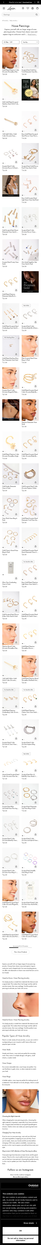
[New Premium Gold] (30, 282)
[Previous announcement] (3, 2)
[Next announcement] (35, 2)
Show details (29, 1223)
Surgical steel (9, 1124)
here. (3, 1164)
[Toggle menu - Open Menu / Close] (3, 8)
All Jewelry (5, 20)
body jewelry (9, 982)
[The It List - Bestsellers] (30, 90)
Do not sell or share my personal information (20, 1239)
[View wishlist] (28, 8)
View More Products (20, 952)
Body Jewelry (13, 20)
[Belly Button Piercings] (10, 410)
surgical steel (6, 1026)
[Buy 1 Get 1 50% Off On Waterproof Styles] (10, 186)
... (31, 34)
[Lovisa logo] (11, 8)
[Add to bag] (16, 66)
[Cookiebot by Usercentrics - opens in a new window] (28, 1185)
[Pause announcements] (38, 2)
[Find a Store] (23, 8)
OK (20, 1231)
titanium (32, 1023)
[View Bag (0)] (37, 8)
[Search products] (37, 14)
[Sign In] (32, 8)
